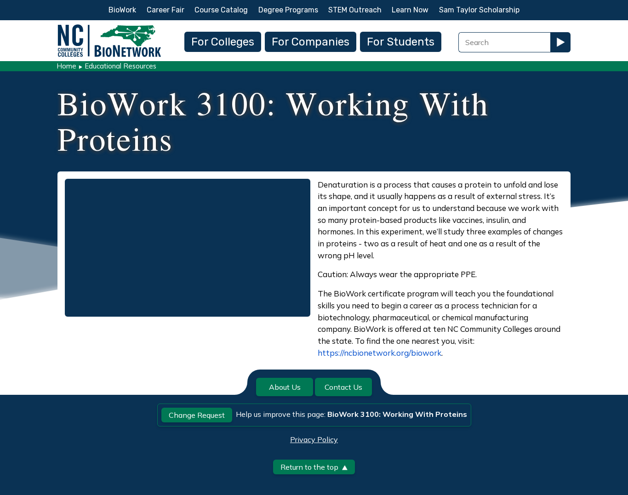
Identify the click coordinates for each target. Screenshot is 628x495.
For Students (400, 41)
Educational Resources (120, 66)
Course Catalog (221, 10)
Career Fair (165, 10)
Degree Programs (288, 10)
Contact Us (343, 387)
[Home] (109, 27)
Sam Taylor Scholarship (479, 10)
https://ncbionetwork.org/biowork (379, 353)
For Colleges (222, 41)
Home (66, 66)
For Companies (310, 41)
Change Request (197, 415)
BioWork (122, 10)
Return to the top (309, 467)
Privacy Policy (314, 439)
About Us (285, 387)
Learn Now (410, 10)
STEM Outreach (355, 10)
